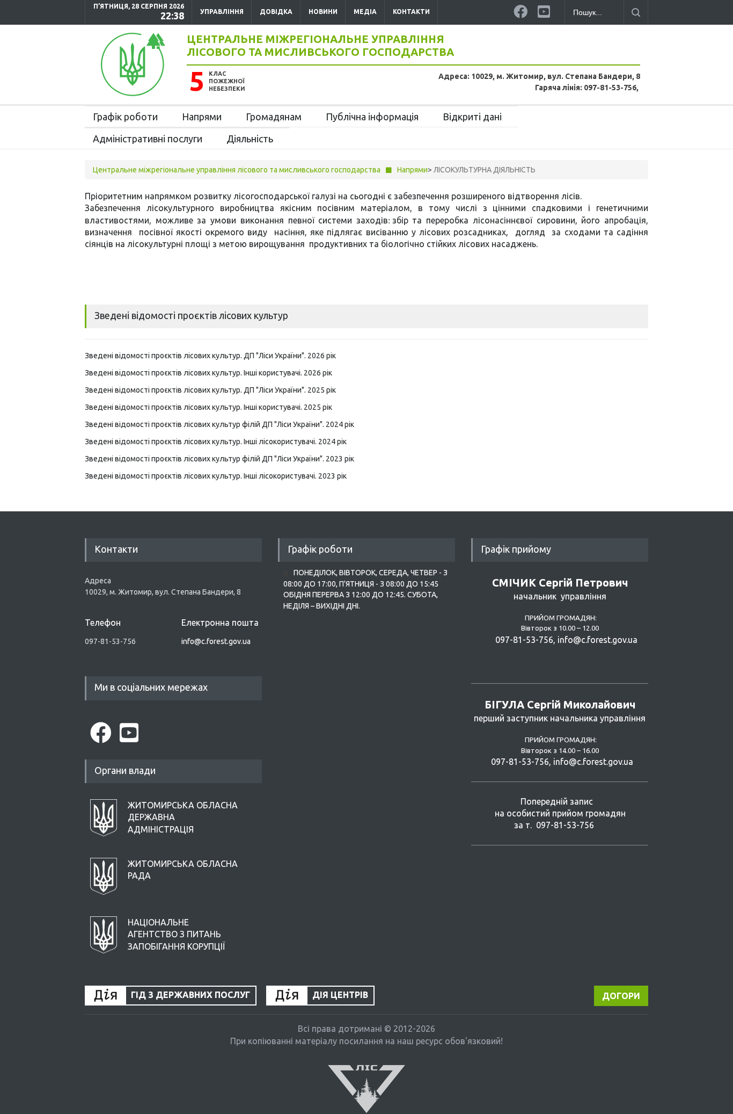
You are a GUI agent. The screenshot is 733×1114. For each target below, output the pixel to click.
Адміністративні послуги (147, 138)
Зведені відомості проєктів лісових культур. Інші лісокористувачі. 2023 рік (216, 476)
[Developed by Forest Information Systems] (366, 1088)
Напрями (202, 116)
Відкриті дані (472, 116)
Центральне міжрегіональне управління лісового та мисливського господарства (320, 45)
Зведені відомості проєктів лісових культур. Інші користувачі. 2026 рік (208, 372)
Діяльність (249, 138)
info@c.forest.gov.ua (216, 641)
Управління (222, 11)
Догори (621, 996)
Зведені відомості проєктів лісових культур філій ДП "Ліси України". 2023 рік (219, 458)
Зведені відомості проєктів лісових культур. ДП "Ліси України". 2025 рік (210, 390)
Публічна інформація (372, 116)
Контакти (411, 11)
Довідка (276, 11)
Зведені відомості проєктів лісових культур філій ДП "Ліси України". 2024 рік (219, 424)
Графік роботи (125, 116)
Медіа (365, 11)
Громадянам (274, 116)
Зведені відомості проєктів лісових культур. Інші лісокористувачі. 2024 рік (216, 441)
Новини (323, 11)
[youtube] (546, 10)
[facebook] (522, 10)
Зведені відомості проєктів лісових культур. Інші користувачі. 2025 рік (208, 407)
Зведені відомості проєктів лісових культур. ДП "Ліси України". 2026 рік (210, 355)
